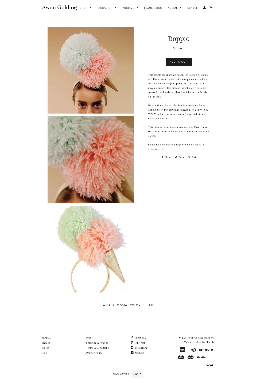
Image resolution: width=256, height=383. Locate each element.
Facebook (140, 337)
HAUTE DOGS (153, 7)
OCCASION (105, 7)
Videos (45, 347)
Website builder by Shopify (199, 342)
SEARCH (192, 7)
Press (89, 337)
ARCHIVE (129, 7)
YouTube (139, 352)
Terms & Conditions (97, 347)
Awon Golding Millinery (201, 337)
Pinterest (139, 342)
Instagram (140, 347)
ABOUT (173, 7)
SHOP (84, 7)
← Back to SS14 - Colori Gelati (128, 305)
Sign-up (46, 342)
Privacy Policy (94, 352)
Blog (44, 352)
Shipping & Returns (97, 342)
